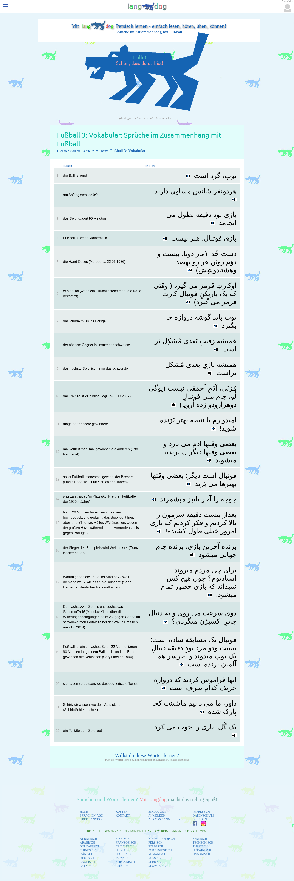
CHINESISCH (89, 850)
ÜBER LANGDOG (92, 819)
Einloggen (127, 118)
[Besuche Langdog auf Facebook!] (192, 824)
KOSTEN (122, 811)
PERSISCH (155, 842)
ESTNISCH (87, 865)
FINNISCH (123, 838)
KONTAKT (123, 815)
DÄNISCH (86, 854)
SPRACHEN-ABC (91, 815)
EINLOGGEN (157, 811)
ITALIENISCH (125, 854)
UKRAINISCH (202, 850)
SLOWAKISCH (158, 865)
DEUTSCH (87, 858)
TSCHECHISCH (203, 842)
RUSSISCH (155, 858)
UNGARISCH (201, 854)
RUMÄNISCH (157, 854)
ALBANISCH (88, 838)
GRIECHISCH (125, 846)
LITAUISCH (124, 865)
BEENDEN (200, 819)
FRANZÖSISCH (126, 842)
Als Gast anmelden (162, 118)
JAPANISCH (124, 858)
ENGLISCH (87, 862)
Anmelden (142, 118)
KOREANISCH (125, 862)
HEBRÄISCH (124, 850)
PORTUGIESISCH (160, 850)
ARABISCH (87, 842)
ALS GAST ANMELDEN (164, 819)
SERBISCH (155, 862)
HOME (84, 811)
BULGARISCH (89, 846)
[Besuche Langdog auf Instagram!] (201, 824)
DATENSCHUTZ (203, 815)
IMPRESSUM (201, 811)
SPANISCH (200, 838)
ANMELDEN (156, 815)
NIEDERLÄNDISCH (161, 838)
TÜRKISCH (200, 846)
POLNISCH (155, 846)
